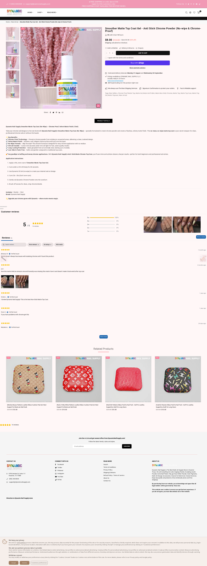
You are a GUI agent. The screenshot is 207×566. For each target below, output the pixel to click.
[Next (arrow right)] (2, 208)
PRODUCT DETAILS (103, 121)
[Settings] (190, 12)
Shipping (108, 43)
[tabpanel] (103, 292)
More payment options (137, 68)
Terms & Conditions (110, 467)
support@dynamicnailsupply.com (37, 4)
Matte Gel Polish (148, 93)
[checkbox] (59, 245)
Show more (103, 337)
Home (29, 12)
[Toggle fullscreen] (4, 206)
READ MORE (51, 12)
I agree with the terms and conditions (120, 58)
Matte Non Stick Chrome (163, 93)
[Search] (186, 12)
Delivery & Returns (127, 48)
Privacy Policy (108, 470)
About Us (106, 478)
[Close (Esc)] (1, 206)
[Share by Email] (62, 112)
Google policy (147, 557)
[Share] (2, 206)
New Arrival (14, 22)
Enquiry (140, 48)
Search (106, 464)
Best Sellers (113, 93)
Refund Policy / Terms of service (114, 475)
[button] (102, 218)
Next (100, 68)
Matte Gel (139, 93)
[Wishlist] (194, 12)
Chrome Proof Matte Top (126, 93)
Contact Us (107, 481)
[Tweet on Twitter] (53, 112)
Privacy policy (134, 557)
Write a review (201, 237)
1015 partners (21, 543)
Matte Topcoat (113, 95)
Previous (22, 68)
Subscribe (127, 446)
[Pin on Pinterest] (56, 112)
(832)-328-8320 (14, 479)
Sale (22, 28)
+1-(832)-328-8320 (15, 4)
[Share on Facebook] (50, 112)
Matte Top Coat (186, 93)
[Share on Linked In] (59, 112)
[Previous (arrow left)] (1, 208)
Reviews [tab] (7, 237)
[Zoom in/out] (6, 206)
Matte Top (176, 93)
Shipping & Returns (110, 472)
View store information (115, 81)
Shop (39, 12)
